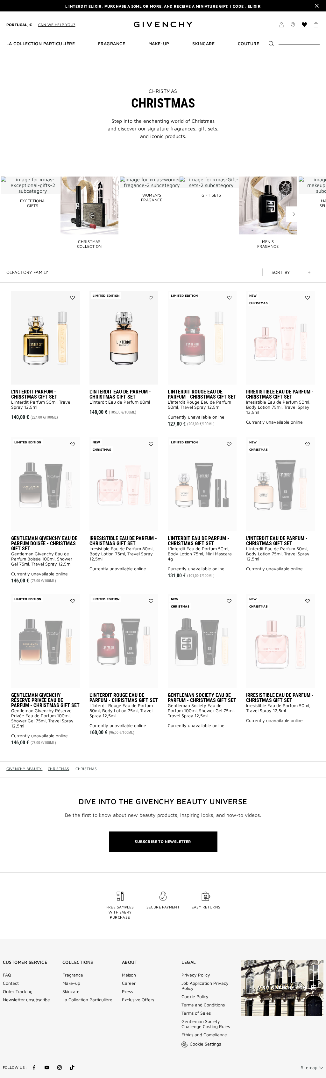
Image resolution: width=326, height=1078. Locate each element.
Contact (11, 983)
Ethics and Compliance (204, 1034)
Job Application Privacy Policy (205, 986)
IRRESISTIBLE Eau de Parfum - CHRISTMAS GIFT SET (280, 394)
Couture (248, 43)
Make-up (71, 983)
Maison (129, 974)
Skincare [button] (203, 43)
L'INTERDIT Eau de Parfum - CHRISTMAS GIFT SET (120, 394)
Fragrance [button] (111, 43)
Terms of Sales (196, 1013)
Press (127, 991)
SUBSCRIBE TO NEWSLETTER (163, 841)
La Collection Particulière (87, 999)
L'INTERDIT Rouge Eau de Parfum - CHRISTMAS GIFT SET (202, 394)
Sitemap (309, 1067)
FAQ (7, 974)
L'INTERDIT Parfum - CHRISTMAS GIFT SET (34, 394)
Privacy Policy (195, 974)
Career (129, 983)
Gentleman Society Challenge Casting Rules (205, 1024)
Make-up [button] (158, 43)
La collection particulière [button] (40, 43)
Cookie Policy (195, 996)
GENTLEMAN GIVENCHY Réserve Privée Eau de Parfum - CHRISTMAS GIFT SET (45, 700)
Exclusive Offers (138, 999)
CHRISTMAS (163, 91)
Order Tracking (17, 991)
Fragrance (72, 974)
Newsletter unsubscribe (26, 999)
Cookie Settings (205, 1044)
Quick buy (55, 375)
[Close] (317, 5)
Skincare (71, 991)
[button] (281, 26)
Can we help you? (56, 24)
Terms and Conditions (203, 1004)
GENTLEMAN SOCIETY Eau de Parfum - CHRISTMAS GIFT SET (202, 697)
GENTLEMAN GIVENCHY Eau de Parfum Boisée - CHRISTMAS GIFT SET (44, 543)
